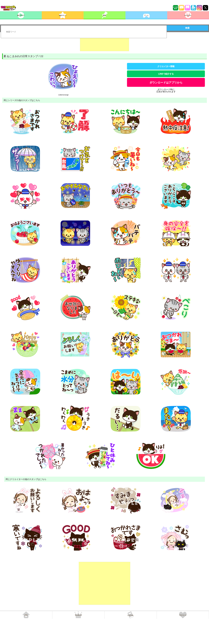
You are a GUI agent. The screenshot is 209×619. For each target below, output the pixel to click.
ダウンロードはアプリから (166, 82)
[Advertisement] (104, 43)
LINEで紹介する (166, 73)
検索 (187, 28)
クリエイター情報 (166, 66)
